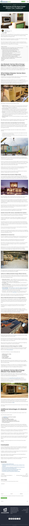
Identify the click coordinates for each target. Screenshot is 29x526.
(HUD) (13, 402)
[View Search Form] (26, 1)
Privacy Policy (11, 521)
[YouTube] (19, 519)
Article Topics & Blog (25, 509)
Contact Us (27, 512)
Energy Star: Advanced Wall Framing (8, 463)
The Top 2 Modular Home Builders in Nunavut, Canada (6, 475)
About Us (27, 511)
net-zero (15, 335)
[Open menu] (28, 1)
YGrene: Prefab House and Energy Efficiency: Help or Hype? (11, 469)
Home (27, 508)
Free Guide (23, 1)
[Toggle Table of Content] (26, 46)
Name (2, 493)
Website (21, 493)
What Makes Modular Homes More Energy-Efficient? (9, 48)
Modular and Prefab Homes (16, 4)
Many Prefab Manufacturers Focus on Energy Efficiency (11, 55)
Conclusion (3, 59)
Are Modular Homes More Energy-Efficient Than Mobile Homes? (11, 57)
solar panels (14, 292)
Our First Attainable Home (25, 510)
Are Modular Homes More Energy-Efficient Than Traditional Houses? (12, 47)
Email (12, 493)
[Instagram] (13, 519)
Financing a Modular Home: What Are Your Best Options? (22, 475)
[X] (17, 519)
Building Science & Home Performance (7, 4)
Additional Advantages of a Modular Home (8, 58)
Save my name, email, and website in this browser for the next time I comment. (12, 495)
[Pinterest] (9, 519)
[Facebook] (11, 519)
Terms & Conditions (17, 521)
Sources (2, 60)
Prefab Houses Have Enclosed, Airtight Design (9, 50)
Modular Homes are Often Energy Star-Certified (9, 56)
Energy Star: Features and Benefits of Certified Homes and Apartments (13, 467)
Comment (3, 483)
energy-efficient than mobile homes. (15, 377)
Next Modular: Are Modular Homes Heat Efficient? (10, 470)
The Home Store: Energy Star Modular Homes (9, 468)
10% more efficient (10, 349)
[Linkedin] (15, 519)
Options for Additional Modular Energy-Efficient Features (11, 54)
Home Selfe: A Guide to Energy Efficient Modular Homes (11, 471)
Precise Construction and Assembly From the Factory (10, 49)
